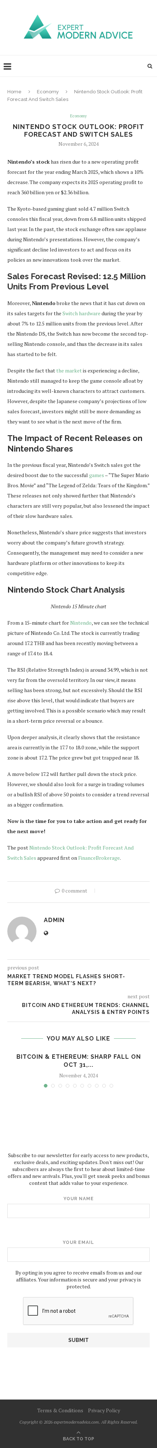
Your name (79, 1198)
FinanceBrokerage (99, 857)
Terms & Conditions (60, 1410)
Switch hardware (81, 313)
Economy (48, 91)
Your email (78, 1242)
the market (69, 370)
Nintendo (81, 622)
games (96, 475)
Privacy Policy (104, 1410)
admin (54, 920)
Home (14, 91)
